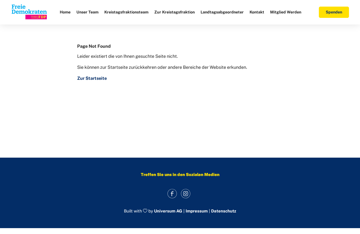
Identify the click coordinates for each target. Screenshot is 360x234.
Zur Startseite (92, 78)
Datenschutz (223, 211)
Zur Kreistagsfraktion (174, 12)
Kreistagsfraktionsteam (126, 12)
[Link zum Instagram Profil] (185, 193)
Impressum (197, 211)
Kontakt (257, 12)
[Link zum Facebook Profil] (172, 193)
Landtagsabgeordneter (222, 12)
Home (65, 12)
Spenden (334, 12)
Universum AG (168, 211)
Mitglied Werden (285, 12)
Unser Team (87, 12)
